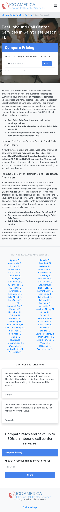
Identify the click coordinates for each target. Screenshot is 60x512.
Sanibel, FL (45, 328)
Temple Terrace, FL (45, 340)
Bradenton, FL (15, 269)
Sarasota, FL (15, 331)
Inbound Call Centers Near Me (14, 15)
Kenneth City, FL (45, 291)
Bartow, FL (15, 266)
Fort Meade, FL (45, 279)
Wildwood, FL (45, 346)
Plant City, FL (15, 321)
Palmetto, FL (15, 318)
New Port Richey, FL (45, 309)
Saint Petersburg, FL (15, 328)
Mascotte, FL (45, 306)
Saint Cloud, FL (45, 324)
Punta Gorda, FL (45, 321)
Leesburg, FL (45, 303)
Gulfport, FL (15, 288)
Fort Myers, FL (15, 282)
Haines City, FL (45, 288)
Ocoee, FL (45, 312)
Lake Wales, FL (15, 300)
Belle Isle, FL (45, 266)
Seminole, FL (15, 334)
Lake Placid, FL (45, 297)
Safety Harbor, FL (15, 324)
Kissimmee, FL (15, 294)
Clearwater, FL (45, 272)
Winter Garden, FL (15, 349)
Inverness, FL (15, 291)
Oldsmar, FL (15, 315)
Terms (31, 499)
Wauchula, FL (15, 346)
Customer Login (30, 507)
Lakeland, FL (45, 300)
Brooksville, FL (45, 269)
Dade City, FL (45, 275)
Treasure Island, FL (15, 343)
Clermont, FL (15, 275)
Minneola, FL (15, 309)
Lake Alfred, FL (15, 297)
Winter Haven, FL (45, 349)
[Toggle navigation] (55, 6)
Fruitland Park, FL (15, 285)
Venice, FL (45, 343)
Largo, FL (15, 303)
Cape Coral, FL (15, 272)
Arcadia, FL (45, 260)
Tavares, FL (15, 340)
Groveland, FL (45, 285)
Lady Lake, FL (45, 294)
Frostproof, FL (45, 282)
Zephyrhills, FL (15, 352)
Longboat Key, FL (15, 306)
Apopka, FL (15, 260)
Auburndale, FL (15, 263)
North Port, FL (15, 312)
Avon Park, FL (45, 263)
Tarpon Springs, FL (45, 337)
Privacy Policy (40, 499)
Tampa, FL (15, 337)
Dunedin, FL (15, 279)
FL (31, 15)
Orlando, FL (45, 315)
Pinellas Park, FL (45, 318)
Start (47, 63)
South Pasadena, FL (45, 334)
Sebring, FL (45, 331)
